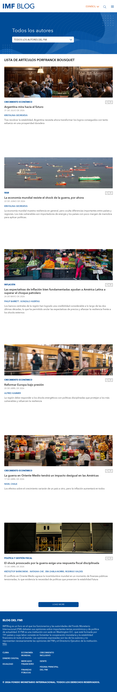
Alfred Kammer (12, 393)
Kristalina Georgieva (16, 115)
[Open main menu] (112, 7)
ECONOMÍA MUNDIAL (27, 654)
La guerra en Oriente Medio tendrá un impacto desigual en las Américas (51, 475)
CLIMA (6, 652)
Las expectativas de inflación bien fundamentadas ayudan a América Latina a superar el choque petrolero (54, 291)
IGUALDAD (8, 664)
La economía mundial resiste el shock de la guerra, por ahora (44, 197)
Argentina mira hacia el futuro (23, 107)
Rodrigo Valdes (74, 571)
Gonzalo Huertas (30, 301)
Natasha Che (37, 571)
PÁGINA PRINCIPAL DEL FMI (49, 668)
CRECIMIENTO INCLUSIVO (47, 654)
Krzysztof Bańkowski (16, 571)
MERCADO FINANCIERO (27, 663)
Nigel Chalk (10, 484)
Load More (58, 604)
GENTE (43, 661)
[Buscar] (104, 7)
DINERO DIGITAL (11, 658)
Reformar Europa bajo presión (24, 385)
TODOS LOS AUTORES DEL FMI (30, 40)
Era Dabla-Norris (54, 571)
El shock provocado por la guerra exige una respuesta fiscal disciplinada (51, 563)
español (91, 6)
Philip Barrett (11, 301)
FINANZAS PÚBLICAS (26, 671)
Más (5, 644)
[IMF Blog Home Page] (18, 6)
